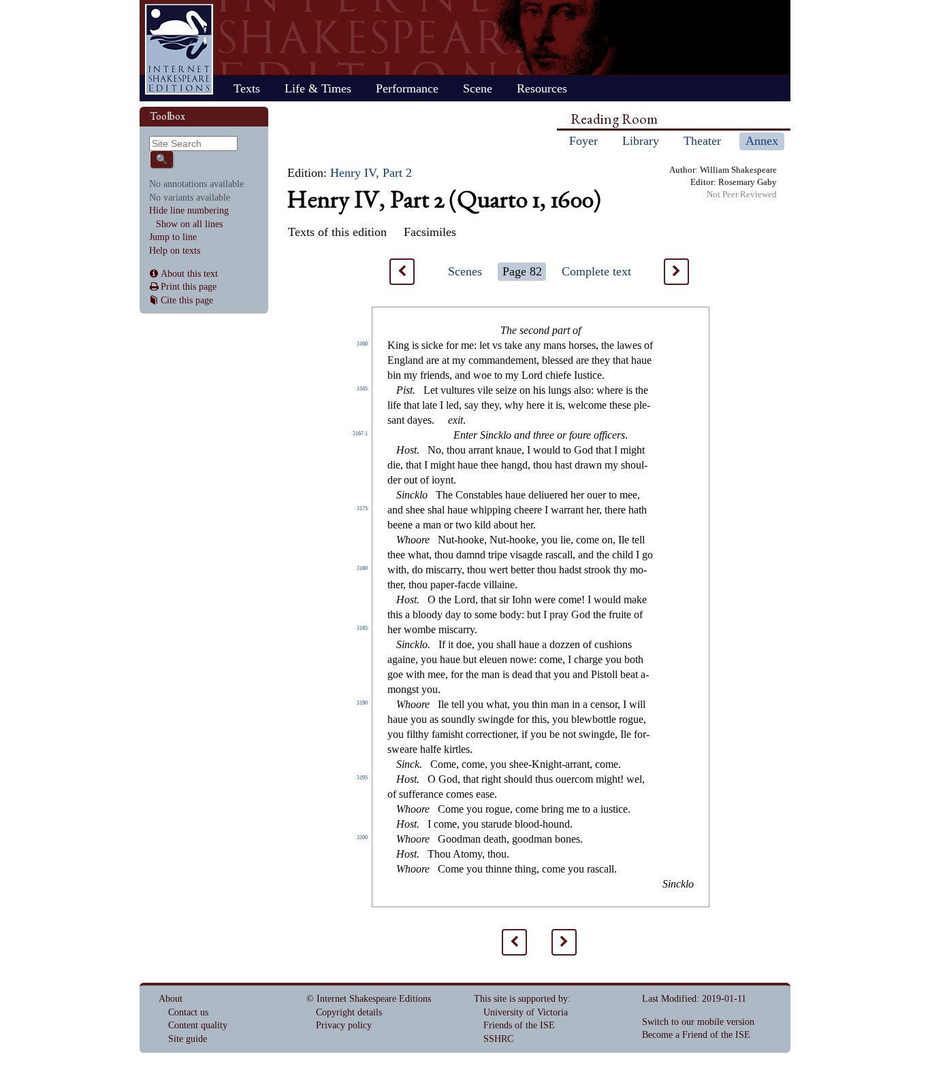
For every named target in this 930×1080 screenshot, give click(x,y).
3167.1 (360, 434)
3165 (362, 389)
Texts (247, 88)
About (170, 999)
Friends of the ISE (519, 1025)
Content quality (197, 1025)
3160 (362, 344)
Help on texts (174, 251)
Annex (761, 141)
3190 (362, 703)
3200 (362, 837)
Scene (477, 88)
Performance (407, 88)
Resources (542, 88)
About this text (189, 274)
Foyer (583, 141)
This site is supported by (521, 999)
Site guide (187, 1039)
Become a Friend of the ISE (696, 1035)
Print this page (189, 287)
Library (640, 141)
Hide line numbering (189, 210)
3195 (362, 778)
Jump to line (173, 237)
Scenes (465, 271)
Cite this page (187, 300)
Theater (702, 141)
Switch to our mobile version (698, 1022)
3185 (362, 628)
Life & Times (318, 88)
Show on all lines (189, 224)
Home (179, 49)
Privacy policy (344, 1025)
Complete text (596, 271)
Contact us (188, 1012)
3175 (362, 508)
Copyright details (349, 1012)
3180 (362, 568)
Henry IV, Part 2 (371, 173)
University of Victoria (525, 1012)
